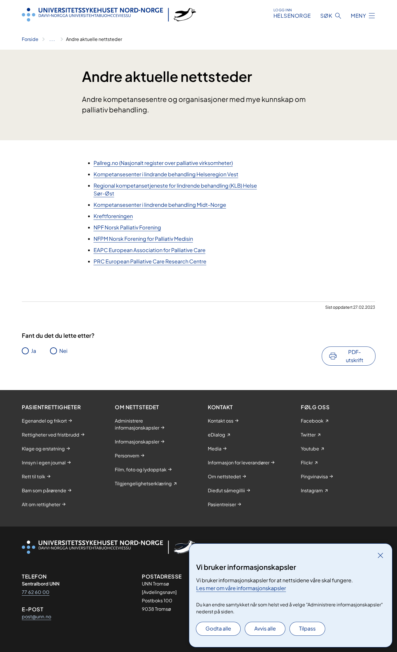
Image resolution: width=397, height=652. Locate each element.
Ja (33, 350)
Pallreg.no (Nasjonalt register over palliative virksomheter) (163, 162)
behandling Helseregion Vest (202, 174)
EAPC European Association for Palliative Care (149, 250)
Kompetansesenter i (119, 174)
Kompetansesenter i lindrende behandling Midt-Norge (160, 204)
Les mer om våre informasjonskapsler (241, 588)
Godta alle (218, 628)
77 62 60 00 (35, 592)
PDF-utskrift (354, 356)
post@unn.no (36, 616)
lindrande (155, 174)
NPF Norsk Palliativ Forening (127, 227)
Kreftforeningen (113, 216)
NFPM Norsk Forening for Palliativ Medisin (143, 238)
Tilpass (307, 628)
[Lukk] (380, 555)
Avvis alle (265, 628)
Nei (63, 350)
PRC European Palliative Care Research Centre (150, 261)
